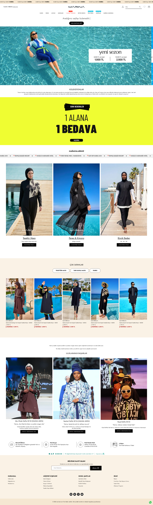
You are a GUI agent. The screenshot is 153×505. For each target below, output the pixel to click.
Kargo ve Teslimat (47, 483)
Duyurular (80, 486)
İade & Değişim (47, 479)
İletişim (115, 479)
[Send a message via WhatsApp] (150, 502)
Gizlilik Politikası (82, 483)
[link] (144, 7)
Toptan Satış (116, 483)
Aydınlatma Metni (82, 479)
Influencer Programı (118, 486)
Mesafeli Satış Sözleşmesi (84, 481)
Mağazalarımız (11, 481)
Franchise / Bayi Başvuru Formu (121, 481)
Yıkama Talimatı (47, 481)
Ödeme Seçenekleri (48, 486)
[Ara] (140, 7)
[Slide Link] (76, 55)
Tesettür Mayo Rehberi (48, 488)
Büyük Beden (124, 238)
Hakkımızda (10, 479)
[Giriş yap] (123, 7)
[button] (149, 7)
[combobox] (134, 7)
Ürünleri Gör (15, 7)
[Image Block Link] (29, 199)
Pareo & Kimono (76, 238)
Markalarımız (11, 483)
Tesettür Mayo (29, 238)
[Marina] (76, 6)
